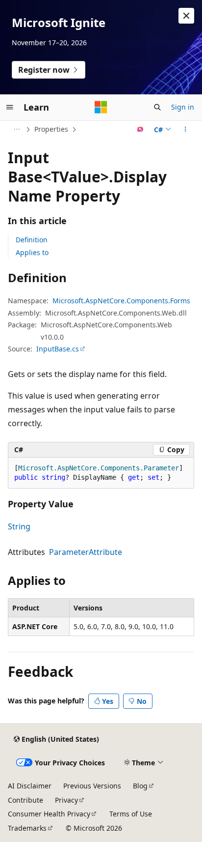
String (19, 526)
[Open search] (157, 107)
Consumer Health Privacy (49, 813)
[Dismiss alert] (186, 16)
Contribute (25, 800)
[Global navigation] (10, 107)
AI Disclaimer (29, 785)
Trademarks (27, 828)
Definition (32, 239)
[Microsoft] (101, 107)
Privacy (66, 800)
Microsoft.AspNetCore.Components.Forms (121, 300)
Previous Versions (92, 785)
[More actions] (185, 129)
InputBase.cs (57, 348)
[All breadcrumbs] (16, 129)
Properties (51, 129)
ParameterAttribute (85, 552)
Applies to (32, 252)
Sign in (182, 107)
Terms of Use (130, 813)
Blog (140, 785)
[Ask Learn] (140, 129)
